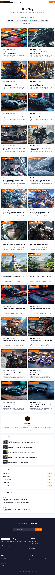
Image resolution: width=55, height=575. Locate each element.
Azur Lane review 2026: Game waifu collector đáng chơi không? (39, 213)
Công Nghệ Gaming (28, 23)
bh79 (1, 574)
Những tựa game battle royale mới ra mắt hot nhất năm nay (21, 452)
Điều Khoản (3, 563)
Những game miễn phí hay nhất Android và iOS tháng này (15, 496)
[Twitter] (27, 430)
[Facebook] (25, 430)
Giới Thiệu (35, 2)
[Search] (47, 2)
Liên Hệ (41, 2)
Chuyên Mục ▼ (28, 2)
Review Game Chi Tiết (22, 20)
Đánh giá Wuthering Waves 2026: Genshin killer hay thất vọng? (16, 509)
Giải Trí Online (45, 20)
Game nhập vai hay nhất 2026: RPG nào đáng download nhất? (40, 52)
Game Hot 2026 (11, 20)
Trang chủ (20, 2)
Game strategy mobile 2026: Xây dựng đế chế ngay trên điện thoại (41, 84)
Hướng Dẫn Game (35, 20)
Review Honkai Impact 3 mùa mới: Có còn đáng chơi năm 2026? (13, 181)
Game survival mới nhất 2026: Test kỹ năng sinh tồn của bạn (16, 502)
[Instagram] (30, 430)
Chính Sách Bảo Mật (5, 560)
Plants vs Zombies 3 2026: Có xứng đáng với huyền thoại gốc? (40, 277)
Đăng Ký (52, 2)
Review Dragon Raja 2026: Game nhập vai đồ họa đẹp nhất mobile (13, 213)
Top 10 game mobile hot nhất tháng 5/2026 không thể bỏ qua (12, 52)
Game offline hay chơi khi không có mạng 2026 (18, 462)
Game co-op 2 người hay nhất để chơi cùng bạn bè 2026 (15, 499)
